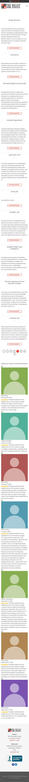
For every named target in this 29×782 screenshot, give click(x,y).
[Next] (14, 354)
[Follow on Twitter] (16, 764)
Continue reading (14, 48)
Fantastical (14, 55)
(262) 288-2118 (14, 752)
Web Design (7, 780)
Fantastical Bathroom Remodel (14, 83)
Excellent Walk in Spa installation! (14, 248)
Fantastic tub (14, 318)
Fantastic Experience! (14, 120)
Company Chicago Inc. (18, 780)
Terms (10, 778)
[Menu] (27, 6)
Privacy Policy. (16, 778)
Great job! (14, 192)
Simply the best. (14, 20)
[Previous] (4, 351)
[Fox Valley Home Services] (10, 6)
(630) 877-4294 (16, 1)
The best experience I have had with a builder (14, 283)
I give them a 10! (14, 155)
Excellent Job (14, 212)
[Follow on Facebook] (13, 764)
